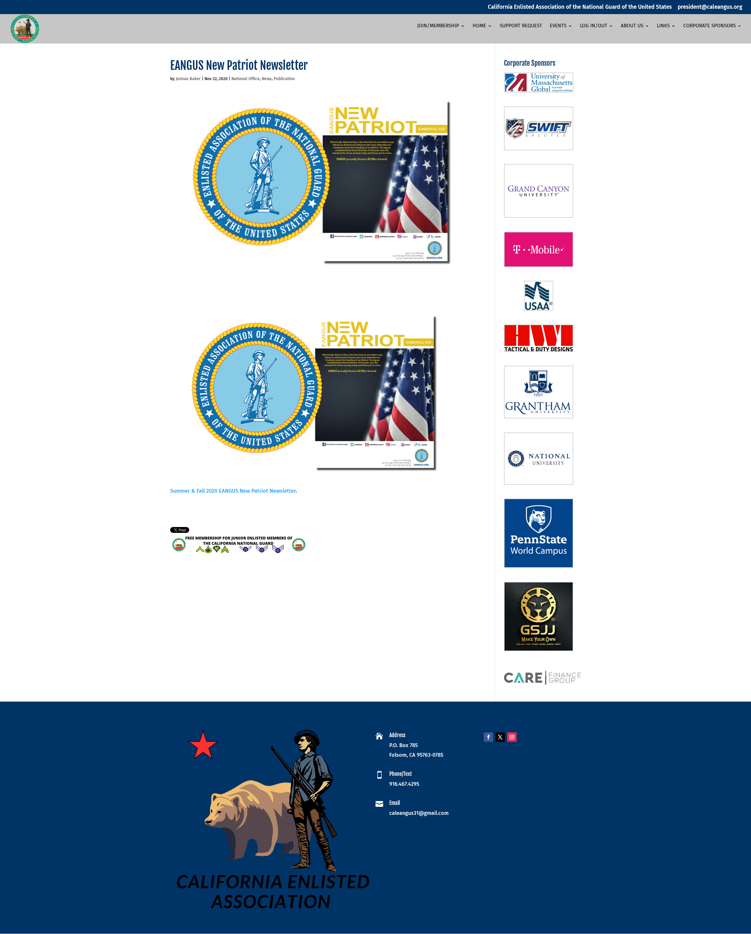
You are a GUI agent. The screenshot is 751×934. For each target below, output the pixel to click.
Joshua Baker (188, 78)
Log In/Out (593, 26)
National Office (245, 78)
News (267, 78)
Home (479, 26)
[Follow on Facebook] (488, 737)
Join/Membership (438, 26)
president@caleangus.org (710, 7)
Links (663, 26)
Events (558, 26)
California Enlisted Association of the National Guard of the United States (580, 7)
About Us (632, 26)
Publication (284, 78)
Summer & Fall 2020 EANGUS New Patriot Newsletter (233, 491)
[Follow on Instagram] (512, 737)
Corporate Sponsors (709, 26)
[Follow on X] (500, 737)
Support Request (521, 26)
